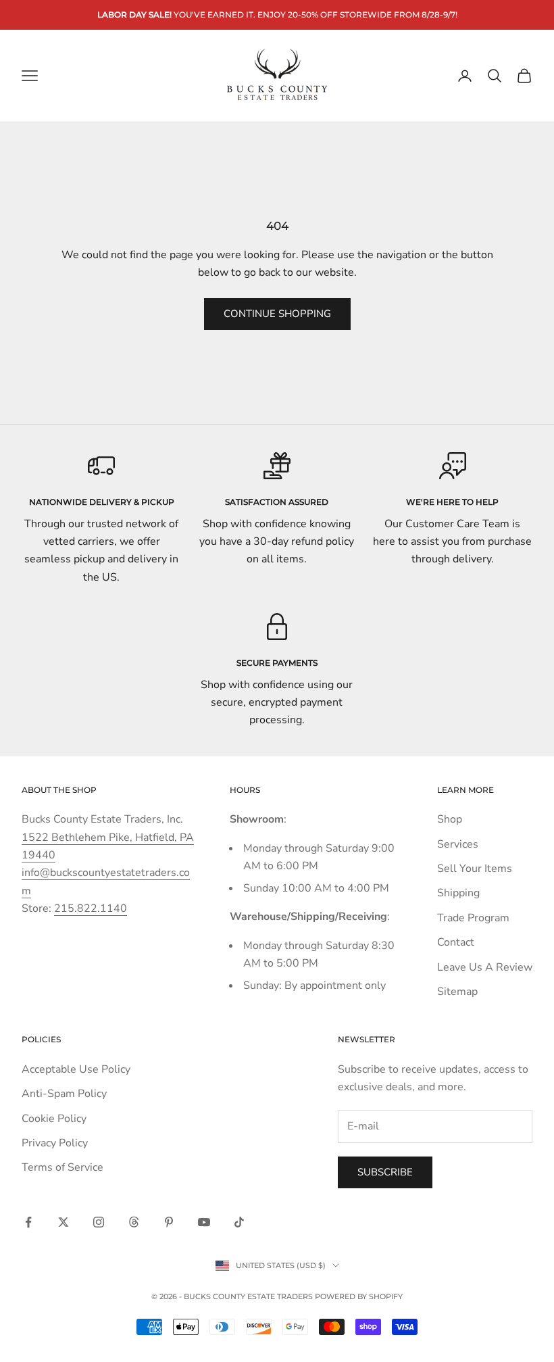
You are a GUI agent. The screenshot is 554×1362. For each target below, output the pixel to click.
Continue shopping (277, 313)
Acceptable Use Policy (76, 1069)
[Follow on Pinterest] (169, 1222)
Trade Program (473, 917)
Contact (455, 942)
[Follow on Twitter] (63, 1222)
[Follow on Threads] (134, 1222)
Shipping (458, 892)
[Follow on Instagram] (98, 1222)
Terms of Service (62, 1167)
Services (457, 844)
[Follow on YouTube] (204, 1222)
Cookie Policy (54, 1118)
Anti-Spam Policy (64, 1093)
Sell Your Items (474, 868)
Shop (449, 819)
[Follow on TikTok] (239, 1222)
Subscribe (385, 1172)
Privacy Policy (55, 1143)
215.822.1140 (90, 908)
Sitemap (457, 991)
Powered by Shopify (359, 1296)
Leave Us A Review (484, 967)
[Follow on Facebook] (28, 1222)
